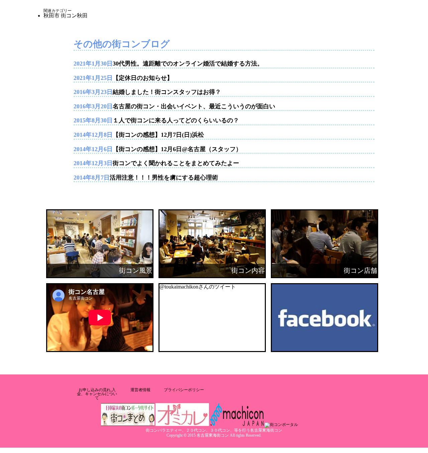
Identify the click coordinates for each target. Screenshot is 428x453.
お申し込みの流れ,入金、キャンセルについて (97, 393)
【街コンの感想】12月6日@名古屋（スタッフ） (177, 149)
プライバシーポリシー (184, 389)
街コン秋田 (74, 15)
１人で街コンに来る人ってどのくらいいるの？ (176, 120)
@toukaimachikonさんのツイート (197, 287)
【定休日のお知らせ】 (143, 78)
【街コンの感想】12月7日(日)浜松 (158, 134)
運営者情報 (140, 389)
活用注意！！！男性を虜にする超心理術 (164, 177)
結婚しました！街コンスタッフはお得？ (167, 92)
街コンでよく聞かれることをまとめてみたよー (176, 163)
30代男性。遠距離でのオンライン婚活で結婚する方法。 (188, 63)
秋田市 (51, 15)
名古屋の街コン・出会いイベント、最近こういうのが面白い (194, 106)
